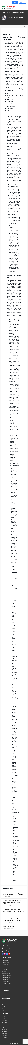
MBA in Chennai (5, 971)
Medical (3, 1004)
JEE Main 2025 (5, 1031)
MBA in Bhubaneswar (6, 983)
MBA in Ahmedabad (6, 977)
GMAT (3, 1025)
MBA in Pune (5, 979)
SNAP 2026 (4, 1022)
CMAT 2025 (4, 1020)
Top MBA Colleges (6, 992)
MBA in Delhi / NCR (6, 960)
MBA (3, 1000)
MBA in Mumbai (5, 962)
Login (15, 2)
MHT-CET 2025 (5, 1029)
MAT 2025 (4, 1024)
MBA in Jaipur (5, 969)
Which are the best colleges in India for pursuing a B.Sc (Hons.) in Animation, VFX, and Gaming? (14, 912)
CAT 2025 (4, 1016)
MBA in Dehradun (6, 986)
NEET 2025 (4, 1033)
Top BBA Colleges (6, 994)
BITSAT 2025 (4, 1037)
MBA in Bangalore (6, 964)
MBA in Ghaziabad (6, 966)
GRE (3, 1027)
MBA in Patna (5, 985)
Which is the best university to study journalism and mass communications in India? (12, 903)
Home (4, 12)
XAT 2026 (4, 1018)
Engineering (4, 1002)
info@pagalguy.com (9, 950)
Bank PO (4, 1006)
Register (22, 2)
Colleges (8, 12)
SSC (3, 1008)
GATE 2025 (4, 1035)
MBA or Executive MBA (8, 927)
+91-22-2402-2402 (8, 948)
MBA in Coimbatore (6, 975)
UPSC (3, 1010)
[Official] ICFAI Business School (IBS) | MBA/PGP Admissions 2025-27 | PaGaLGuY (13, 894)
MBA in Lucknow (5, 968)
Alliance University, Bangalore (17, 12)
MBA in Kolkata (5, 981)
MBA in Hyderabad (6, 973)
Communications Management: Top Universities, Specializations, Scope (11, 920)
